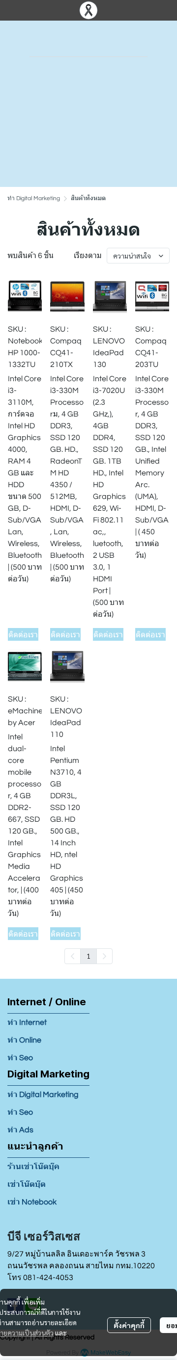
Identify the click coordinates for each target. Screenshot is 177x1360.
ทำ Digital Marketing (33, 198)
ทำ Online (24, 1040)
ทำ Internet (27, 1022)
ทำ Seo (20, 1058)
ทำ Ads (20, 1130)
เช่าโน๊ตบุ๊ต (26, 1184)
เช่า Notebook (32, 1202)
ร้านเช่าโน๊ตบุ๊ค (33, 1167)
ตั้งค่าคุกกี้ (129, 1325)
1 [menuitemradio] (88, 955)
